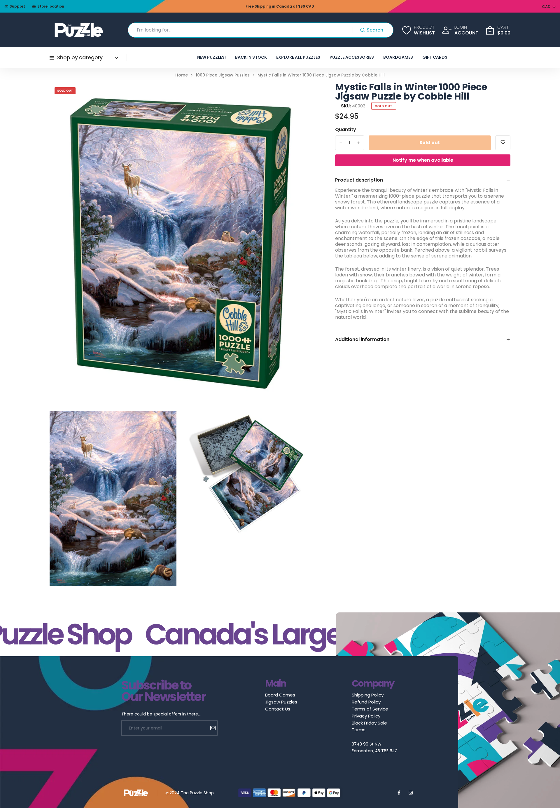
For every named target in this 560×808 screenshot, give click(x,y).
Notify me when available (423, 160)
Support (17, 6)
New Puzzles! (211, 57)
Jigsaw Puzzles (281, 702)
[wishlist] (502, 142)
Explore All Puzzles (298, 57)
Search (375, 30)
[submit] (211, 728)
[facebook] (399, 793)
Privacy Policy (366, 716)
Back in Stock (251, 57)
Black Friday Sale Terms (369, 726)
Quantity (345, 130)
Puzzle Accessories (352, 57)
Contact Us (277, 709)
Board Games (280, 695)
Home (181, 75)
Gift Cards (434, 57)
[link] (297, 94)
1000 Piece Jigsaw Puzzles (223, 75)
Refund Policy (366, 702)
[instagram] (410, 793)
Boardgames (398, 57)
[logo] (79, 30)
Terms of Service (370, 709)
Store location (50, 6)
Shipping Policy (368, 695)
